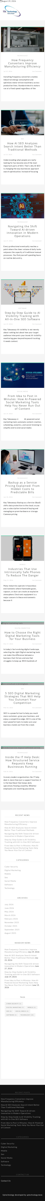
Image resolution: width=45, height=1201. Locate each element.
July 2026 (9, 904)
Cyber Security (11, 867)
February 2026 (11, 919)
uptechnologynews (35, 1195)
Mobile (23, 564)
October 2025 (11, 926)
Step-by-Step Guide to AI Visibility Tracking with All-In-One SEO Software (22, 840)
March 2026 (10, 915)
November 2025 (12, 922)
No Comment (37, 71)
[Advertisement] (24, 1042)
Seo (22, 139)
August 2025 (10, 933)
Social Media (22, 391)
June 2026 (9, 908)
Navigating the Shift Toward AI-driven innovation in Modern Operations (22, 835)
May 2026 (9, 912)
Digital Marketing (22, 628)
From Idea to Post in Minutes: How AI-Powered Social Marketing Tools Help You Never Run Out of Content (22, 847)
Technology (22, 55)
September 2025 (12, 929)
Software (22, 308)
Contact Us (6, 1181)
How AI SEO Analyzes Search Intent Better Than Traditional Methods (21, 829)
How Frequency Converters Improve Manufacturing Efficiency (21, 823)
